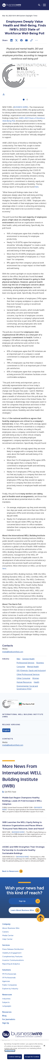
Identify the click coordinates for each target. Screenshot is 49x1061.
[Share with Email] (26, 40)
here (37, 187)
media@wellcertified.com (12, 652)
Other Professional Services (28, 674)
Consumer (21, 666)
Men (18, 659)
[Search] (39, 5)
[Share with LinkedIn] (11, 40)
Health (36, 682)
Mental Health (33, 666)
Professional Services (25, 663)
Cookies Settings (14, 1057)
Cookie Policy (10, 1050)
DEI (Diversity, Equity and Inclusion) (31, 670)
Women (35, 678)
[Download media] (3, 94)
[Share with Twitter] (16, 40)
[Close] (44, 1046)
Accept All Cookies (32, 1057)
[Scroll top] (40, 918)
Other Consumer (23, 678)
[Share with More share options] (36, 40)
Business (40, 663)
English (6, 730)
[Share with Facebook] (21, 40)
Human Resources (24, 682)
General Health (28, 659)
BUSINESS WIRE (20, 107)
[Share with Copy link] (31, 40)
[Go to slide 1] (23, 99)
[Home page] (11, 5)
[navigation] (44, 5)
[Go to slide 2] (27, 99)
